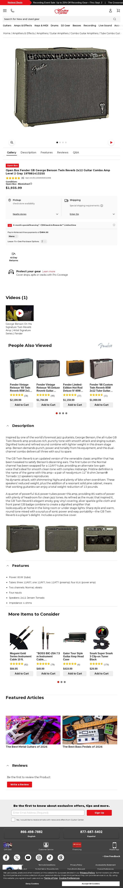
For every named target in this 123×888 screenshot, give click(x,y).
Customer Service (46, 849)
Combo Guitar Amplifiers (84, 33)
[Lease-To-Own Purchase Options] (43, 241)
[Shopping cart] (118, 10)
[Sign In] (110, 10)
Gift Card (7, 849)
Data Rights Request (76, 869)
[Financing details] (114, 225)
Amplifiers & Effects (23, 33)
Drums (54, 25)
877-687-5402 (91, 832)
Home (6, 33)
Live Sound (105, 25)
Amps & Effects (23, 25)
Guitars (7, 25)
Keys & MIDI (41, 25)
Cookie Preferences (69, 878)
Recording (90, 25)
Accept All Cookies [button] (91, 884)
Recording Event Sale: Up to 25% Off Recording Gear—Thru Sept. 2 (67, 2)
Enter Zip (74, 214)
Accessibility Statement (105, 865)
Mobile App (114, 849)
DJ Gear (65, 25)
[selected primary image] (61, 87)
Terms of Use (51, 878)
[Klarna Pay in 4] (13, 236)
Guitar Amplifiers (59, 33)
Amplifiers (42, 33)
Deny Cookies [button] (32, 884)
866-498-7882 (31, 832)
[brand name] (105, 345)
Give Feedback (112, 856)
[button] (61, 426)
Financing (77, 849)
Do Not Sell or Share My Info (46, 869)
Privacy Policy (87, 872)
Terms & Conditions (46, 865)
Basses (77, 25)
